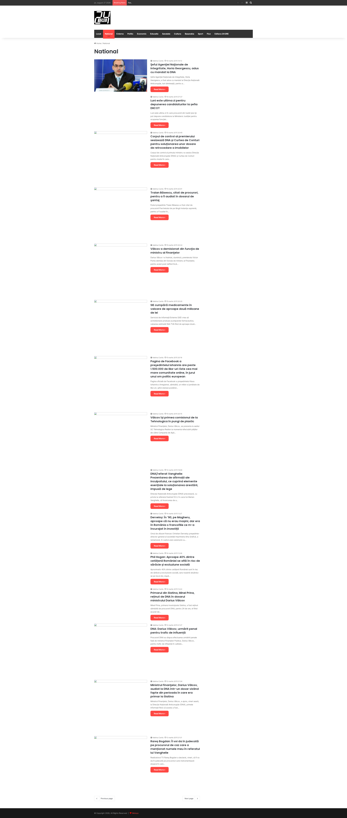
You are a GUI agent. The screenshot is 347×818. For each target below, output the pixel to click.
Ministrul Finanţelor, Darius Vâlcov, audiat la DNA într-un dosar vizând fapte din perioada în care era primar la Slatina (174, 690)
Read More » (159, 89)
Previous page (107, 798)
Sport (200, 34)
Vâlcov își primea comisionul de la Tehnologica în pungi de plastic (174, 419)
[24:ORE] (102, 17)
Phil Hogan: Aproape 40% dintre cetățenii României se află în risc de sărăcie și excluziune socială (175, 560)
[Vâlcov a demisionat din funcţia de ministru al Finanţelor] (120, 270)
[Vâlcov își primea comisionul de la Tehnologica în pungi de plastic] (120, 438)
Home (98, 43)
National (109, 34)
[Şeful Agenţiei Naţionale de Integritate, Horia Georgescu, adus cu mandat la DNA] (120, 75)
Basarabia (189, 34)
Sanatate (166, 34)
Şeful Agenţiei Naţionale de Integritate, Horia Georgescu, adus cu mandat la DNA (174, 68)
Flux (209, 34)
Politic (130, 34)
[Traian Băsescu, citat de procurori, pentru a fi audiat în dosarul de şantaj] (120, 213)
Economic (141, 34)
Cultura (177, 34)
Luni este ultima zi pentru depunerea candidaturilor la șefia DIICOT (173, 104)
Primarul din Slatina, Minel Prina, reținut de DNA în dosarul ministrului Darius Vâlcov (172, 596)
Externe (120, 34)
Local (98, 34)
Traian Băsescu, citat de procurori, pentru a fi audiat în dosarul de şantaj (174, 196)
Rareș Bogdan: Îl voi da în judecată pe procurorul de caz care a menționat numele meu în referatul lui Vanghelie (175, 747)
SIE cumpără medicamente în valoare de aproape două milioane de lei (174, 309)
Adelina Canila (157, 61)
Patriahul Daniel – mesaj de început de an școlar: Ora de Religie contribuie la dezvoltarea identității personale (174, 3)
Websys (135, 813)
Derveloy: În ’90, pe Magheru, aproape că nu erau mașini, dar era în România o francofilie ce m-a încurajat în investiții (175, 523)
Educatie (154, 34)
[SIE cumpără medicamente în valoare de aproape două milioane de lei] (120, 326)
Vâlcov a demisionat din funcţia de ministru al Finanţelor (174, 251)
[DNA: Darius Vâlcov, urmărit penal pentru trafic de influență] (120, 650)
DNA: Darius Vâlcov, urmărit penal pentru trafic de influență (173, 631)
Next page (189, 798)
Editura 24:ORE (222, 34)
